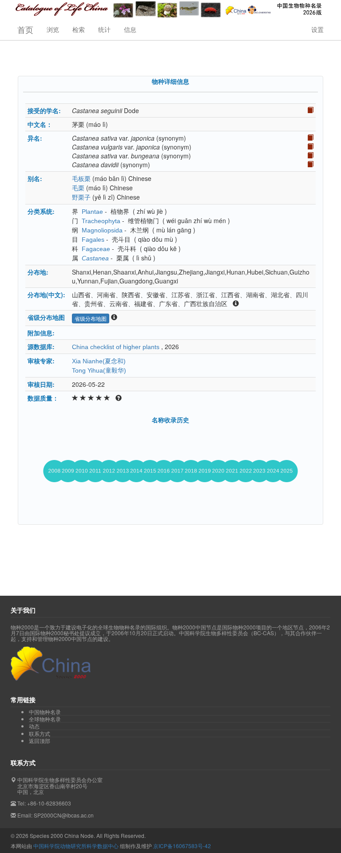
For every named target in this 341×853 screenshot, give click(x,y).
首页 (25, 29)
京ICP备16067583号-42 (182, 845)
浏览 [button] (53, 29)
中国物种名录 (45, 711)
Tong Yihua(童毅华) (99, 370)
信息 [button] (130, 29)
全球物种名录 (45, 719)
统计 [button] (104, 29)
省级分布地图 (91, 318)
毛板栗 (81, 178)
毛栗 (78, 188)
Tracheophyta (101, 220)
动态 (34, 726)
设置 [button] (317, 29)
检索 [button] (78, 29)
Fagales (93, 239)
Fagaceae (96, 248)
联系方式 (39, 733)
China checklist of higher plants (115, 346)
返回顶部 (39, 740)
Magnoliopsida (102, 230)
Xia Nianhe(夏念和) (99, 361)
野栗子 (81, 197)
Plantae (92, 211)
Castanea (95, 258)
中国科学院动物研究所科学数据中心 (76, 845)
